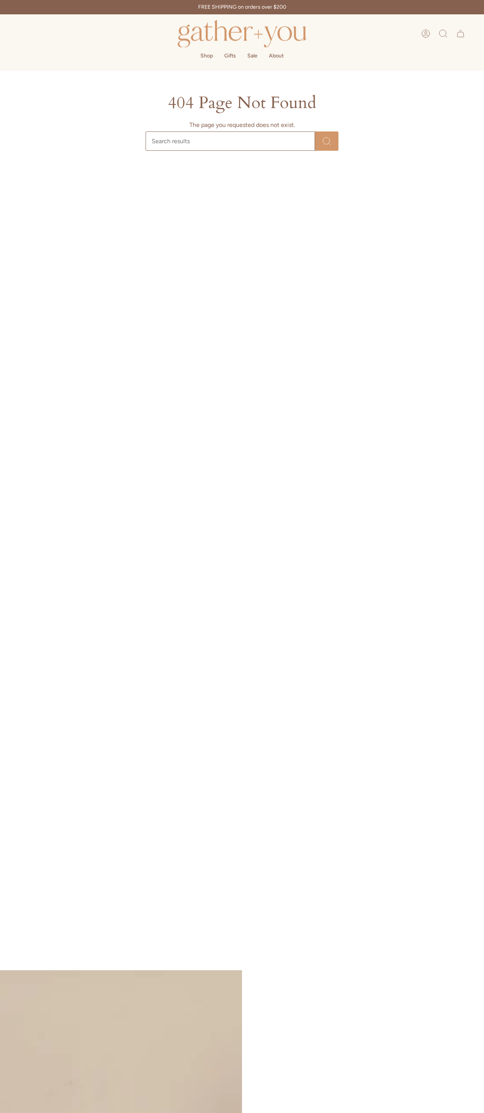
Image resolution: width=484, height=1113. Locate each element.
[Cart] (460, 33)
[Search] (326, 141)
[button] (443, 33)
